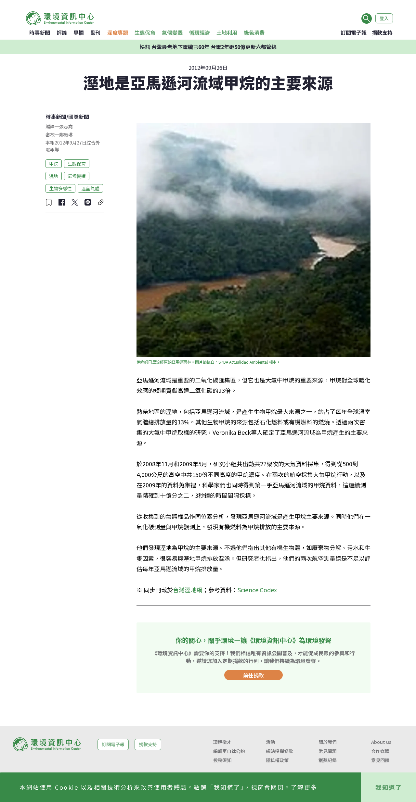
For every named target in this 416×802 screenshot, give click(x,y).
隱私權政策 (277, 760)
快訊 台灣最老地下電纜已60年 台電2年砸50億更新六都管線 (208, 47)
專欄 (78, 32)
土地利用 (226, 32)
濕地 (53, 175)
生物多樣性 (60, 188)
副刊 (95, 32)
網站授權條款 (279, 751)
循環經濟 (199, 32)
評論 (62, 32)
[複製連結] (101, 202)
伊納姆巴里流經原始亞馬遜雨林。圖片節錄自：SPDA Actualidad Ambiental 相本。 (208, 362)
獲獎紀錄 (327, 760)
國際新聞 (78, 116)
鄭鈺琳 (66, 134)
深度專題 (117, 32)
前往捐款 (253, 675)
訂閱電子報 (354, 32)
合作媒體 (380, 751)
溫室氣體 (90, 188)
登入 (384, 18)
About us (381, 742)
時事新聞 (39, 32)
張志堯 (66, 126)
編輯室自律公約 (229, 751)
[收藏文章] (49, 202)
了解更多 (304, 787)
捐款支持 (382, 32)
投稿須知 (222, 760)
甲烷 (53, 163)
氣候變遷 (172, 32)
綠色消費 (254, 32)
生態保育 (145, 32)
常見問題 (327, 751)
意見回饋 (380, 760)
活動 (270, 742)
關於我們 (327, 742)
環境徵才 (222, 742)
